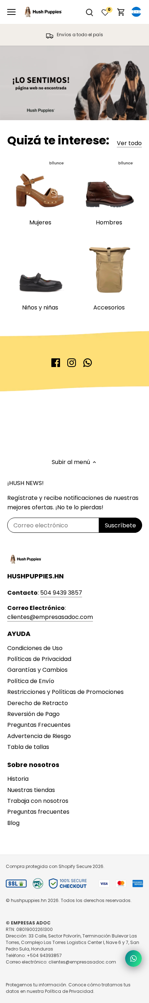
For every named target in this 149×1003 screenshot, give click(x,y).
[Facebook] (55, 362)
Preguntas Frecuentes (39, 725)
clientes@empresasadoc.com (50, 617)
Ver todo (129, 143)
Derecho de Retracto (37, 703)
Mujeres (40, 222)
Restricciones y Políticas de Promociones (65, 692)
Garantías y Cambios (37, 670)
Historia (18, 779)
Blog (13, 823)
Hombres (109, 222)
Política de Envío (30, 681)
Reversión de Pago (33, 714)
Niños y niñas (40, 307)
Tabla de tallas (28, 747)
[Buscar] (89, 12)
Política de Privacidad (69, 991)
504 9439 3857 (61, 593)
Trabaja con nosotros (37, 801)
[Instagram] (71, 362)
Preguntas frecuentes (38, 812)
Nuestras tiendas (31, 790)
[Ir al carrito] (121, 12)
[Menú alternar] (11, 12)
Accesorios (109, 307)
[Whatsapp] (87, 362)
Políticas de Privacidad (39, 659)
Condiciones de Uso (35, 648)
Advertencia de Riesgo (39, 736)
